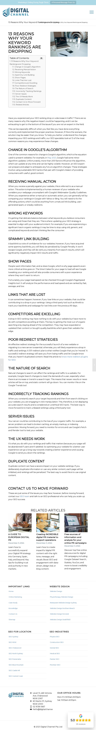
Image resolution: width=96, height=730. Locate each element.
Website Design (56, 591)
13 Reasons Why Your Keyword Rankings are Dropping (33, 22)
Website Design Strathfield (60, 619)
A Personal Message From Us (63, 2)
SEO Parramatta (15, 659)
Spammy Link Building (24, 75)
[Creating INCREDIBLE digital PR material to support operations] (48, 522)
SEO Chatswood (15, 648)
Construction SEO (57, 642)
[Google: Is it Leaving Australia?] (2, 365)
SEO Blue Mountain (16, 665)
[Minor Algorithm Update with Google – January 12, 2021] (94, 365)
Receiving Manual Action (25, 69)
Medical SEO (55, 653)
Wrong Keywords (22, 72)
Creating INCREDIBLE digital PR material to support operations (47, 537)
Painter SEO (54, 659)
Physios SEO (54, 637)
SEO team (24, 496)
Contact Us (13, 614)
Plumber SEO (55, 665)
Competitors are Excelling (26, 83)
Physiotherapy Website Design (61, 597)
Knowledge (13, 608)
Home (11, 591)
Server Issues (20, 94)
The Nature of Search (24, 88)
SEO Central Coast (16, 676)
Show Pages (20, 78)
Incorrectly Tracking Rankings (28, 91)
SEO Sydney (13, 637)
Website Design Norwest (59, 614)
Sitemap (12, 619)
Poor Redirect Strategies (25, 86)
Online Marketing (15, 597)
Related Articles (22, 105)
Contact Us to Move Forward (28, 102)
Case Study (13, 603)
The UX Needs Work (24, 97)
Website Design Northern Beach (62, 608)
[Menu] (90, 12)
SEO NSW (12, 642)
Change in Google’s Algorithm (28, 67)
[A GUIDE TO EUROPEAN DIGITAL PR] (20, 522)
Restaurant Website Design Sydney (63, 603)
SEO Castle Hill (14, 670)
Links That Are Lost (23, 80)
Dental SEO (54, 648)
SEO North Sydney (16, 653)
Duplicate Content (23, 99)
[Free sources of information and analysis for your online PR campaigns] (76, 522)
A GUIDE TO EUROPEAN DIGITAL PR (18, 537)
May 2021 (51, 158)
